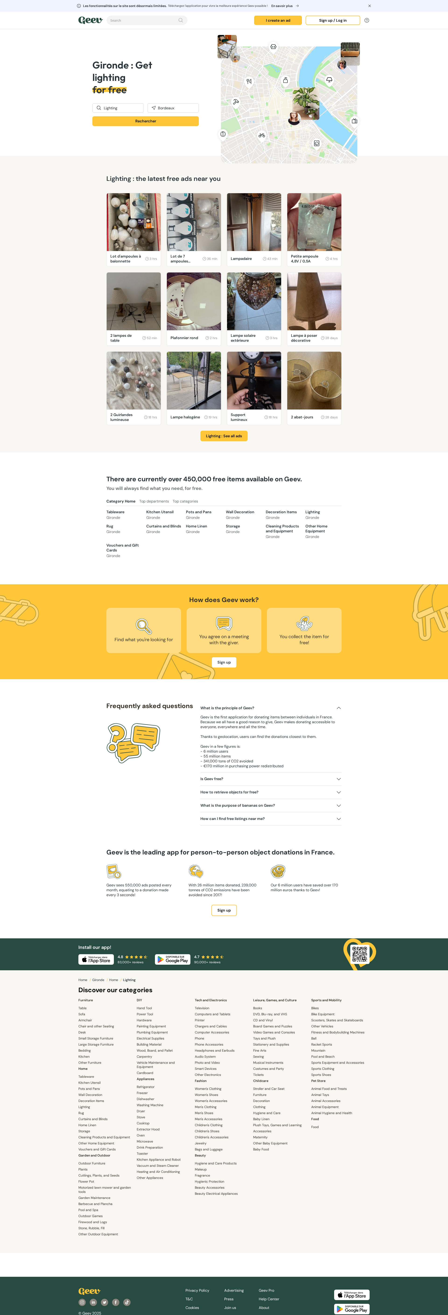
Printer (200, 1020)
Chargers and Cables (211, 1026)
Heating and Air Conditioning (158, 1172)
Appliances (145, 1079)
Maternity (260, 1137)
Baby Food (261, 1149)
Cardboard (145, 1073)
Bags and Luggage (209, 1149)
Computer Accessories (212, 1032)
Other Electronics (208, 1075)
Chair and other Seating (96, 1026)
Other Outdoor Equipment (98, 1234)
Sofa (81, 1014)
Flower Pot (86, 1181)
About (264, 1307)
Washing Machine (150, 1105)
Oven (141, 1135)
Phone (199, 1038)
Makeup (201, 1169)
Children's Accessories (211, 1137)
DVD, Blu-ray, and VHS (270, 1014)
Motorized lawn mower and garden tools (104, 1189)
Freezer (142, 1093)
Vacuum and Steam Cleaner (158, 1166)
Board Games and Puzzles (272, 1026)
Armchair (85, 1020)
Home (83, 980)
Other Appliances (150, 1178)
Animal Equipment (325, 1107)
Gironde (98, 980)
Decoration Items (281, 514)
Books (257, 1008)
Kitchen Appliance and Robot (159, 1159)
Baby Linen (261, 1119)
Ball (313, 1038)
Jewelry (200, 1143)
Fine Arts (259, 1050)
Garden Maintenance (94, 1198)
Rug (113, 529)
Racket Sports (321, 1044)
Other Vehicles (322, 1026)
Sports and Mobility (326, 1000)
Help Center (269, 1299)
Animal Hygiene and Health (331, 1113)
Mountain (318, 1050)
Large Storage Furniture (96, 1044)
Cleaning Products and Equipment (282, 531)
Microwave (145, 1141)
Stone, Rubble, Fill (91, 1228)
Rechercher (145, 121)
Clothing (259, 1107)
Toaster (142, 1153)
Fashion (200, 1081)
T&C (189, 1299)
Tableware (115, 514)
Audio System (205, 1056)
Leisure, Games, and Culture (275, 1000)
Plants (83, 1169)
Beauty (200, 1155)
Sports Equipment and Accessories (337, 1062)
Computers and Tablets (212, 1014)
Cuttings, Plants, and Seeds (98, 1175)
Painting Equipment (151, 1026)
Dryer (141, 1111)
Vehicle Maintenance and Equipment (156, 1064)
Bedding (84, 1050)
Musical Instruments (268, 1062)
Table (82, 1008)
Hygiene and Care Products (216, 1163)
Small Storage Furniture (95, 1038)
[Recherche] (181, 20)
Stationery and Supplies (271, 1044)
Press (229, 1299)
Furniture (85, 1000)
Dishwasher (145, 1099)
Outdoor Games (90, 1216)
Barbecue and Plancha (95, 1204)
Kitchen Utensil (160, 514)
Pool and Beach (323, 1056)
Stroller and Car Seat (268, 1089)
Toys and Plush (264, 1038)
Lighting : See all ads (224, 436)
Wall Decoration (240, 514)
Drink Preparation (150, 1147)
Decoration (261, 1101)
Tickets (258, 1075)
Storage (233, 529)
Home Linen (196, 529)
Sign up (224, 662)
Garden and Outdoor (94, 1155)
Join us (230, 1307)
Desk (82, 1032)
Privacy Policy (197, 1290)
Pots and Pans (198, 514)
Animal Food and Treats (329, 1089)
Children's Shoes (207, 1131)
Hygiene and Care (266, 1113)
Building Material (149, 1044)
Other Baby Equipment (270, 1143)
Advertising (234, 1290)
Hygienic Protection (209, 1181)
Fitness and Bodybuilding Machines (337, 1032)
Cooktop (143, 1123)
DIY (139, 1000)
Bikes (315, 1008)
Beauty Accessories (209, 1187)
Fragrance (202, 1175)
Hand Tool (144, 1008)
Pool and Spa (88, 1210)
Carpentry (144, 1056)
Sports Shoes (321, 1075)
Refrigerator (145, 1087)
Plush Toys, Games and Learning (277, 1125)
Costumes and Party (268, 1069)
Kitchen (84, 1056)
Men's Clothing (206, 1107)
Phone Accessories (209, 1044)
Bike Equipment (322, 1014)
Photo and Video (207, 1062)
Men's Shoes (204, 1113)
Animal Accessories (325, 1101)
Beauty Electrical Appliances (216, 1193)
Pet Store (318, 1081)
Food (315, 1119)
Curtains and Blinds (163, 529)
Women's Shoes (206, 1095)
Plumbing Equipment (152, 1032)
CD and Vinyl (263, 1020)
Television (202, 1008)
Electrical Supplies (150, 1038)
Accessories (262, 1131)
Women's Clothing (208, 1089)
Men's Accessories (208, 1119)
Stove (141, 1117)
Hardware (144, 1020)
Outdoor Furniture (91, 1163)
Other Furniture (89, 1062)
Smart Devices (206, 1069)
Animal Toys (320, 1095)
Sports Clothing (322, 1069)
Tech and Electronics (211, 1000)
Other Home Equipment (316, 531)
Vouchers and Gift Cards (122, 550)
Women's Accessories (211, 1101)
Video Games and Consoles (274, 1032)
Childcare (260, 1081)
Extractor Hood (148, 1129)
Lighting (312, 514)
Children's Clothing (209, 1125)
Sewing (258, 1056)
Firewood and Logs (92, 1222)
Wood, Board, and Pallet (155, 1050)
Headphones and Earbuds (214, 1050)
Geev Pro (266, 1290)
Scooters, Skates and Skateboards (337, 1020)
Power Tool (145, 1014)
